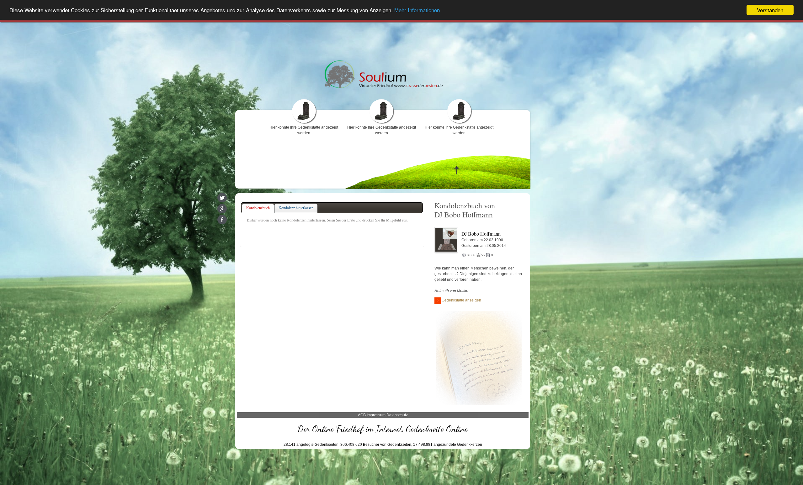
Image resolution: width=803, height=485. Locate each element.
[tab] (258, 208)
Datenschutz (397, 415)
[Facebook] (222, 219)
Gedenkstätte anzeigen (461, 300)
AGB (362, 415)
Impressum (376, 415)
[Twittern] (222, 197)
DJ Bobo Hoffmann (481, 233)
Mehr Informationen (417, 10)
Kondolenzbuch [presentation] (258, 208)
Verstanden (770, 10)
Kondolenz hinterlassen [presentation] (296, 208)
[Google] (222, 208)
